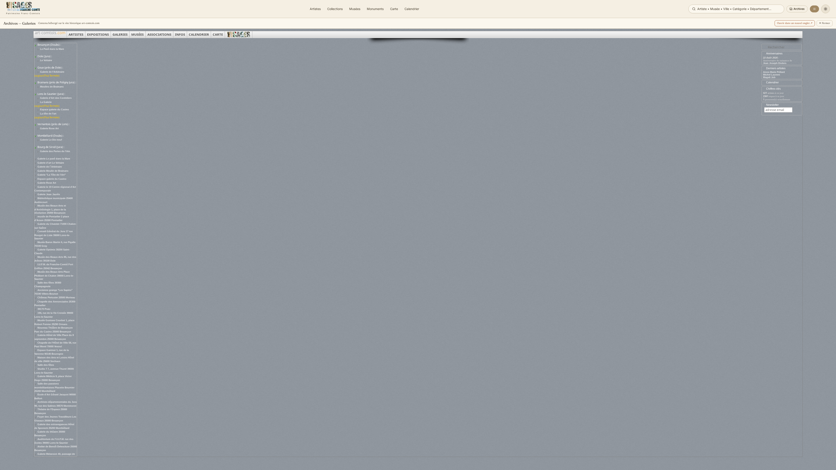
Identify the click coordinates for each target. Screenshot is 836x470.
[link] (23, 9)
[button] (797, 8)
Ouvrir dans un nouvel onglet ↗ (794, 23)
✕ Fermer (824, 23)
